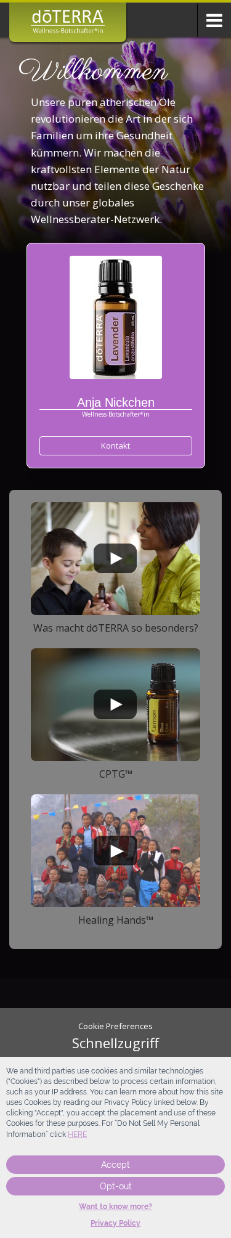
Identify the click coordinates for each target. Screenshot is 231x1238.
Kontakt (115, 445)
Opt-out (116, 1186)
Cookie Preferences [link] (115, 1026)
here (77, 1134)
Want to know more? (115, 1206)
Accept (115, 1165)
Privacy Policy (115, 1223)
